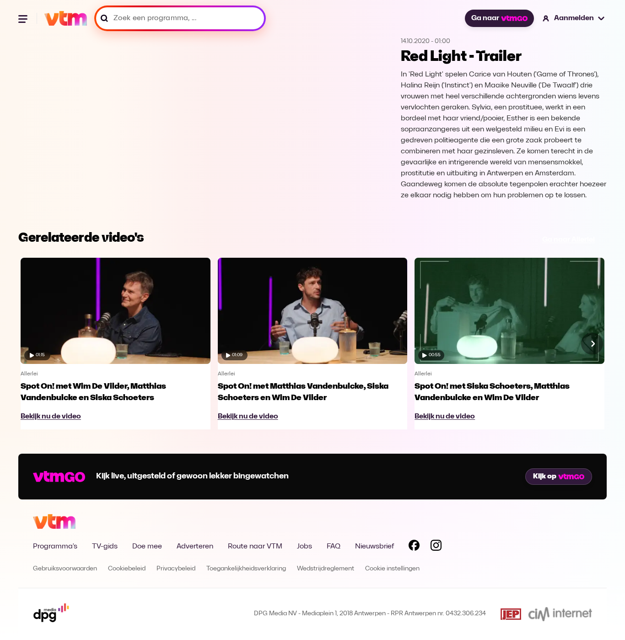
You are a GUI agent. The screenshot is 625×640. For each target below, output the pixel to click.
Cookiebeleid (126, 568)
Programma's (55, 546)
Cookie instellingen (392, 568)
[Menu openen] (23, 18)
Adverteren (195, 546)
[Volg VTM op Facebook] (414, 547)
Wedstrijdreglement (325, 568)
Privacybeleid (175, 568)
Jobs (304, 546)
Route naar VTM (255, 546)
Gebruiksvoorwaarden (65, 568)
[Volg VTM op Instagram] (436, 547)
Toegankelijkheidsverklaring (246, 568)
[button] (574, 18)
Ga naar (485, 18)
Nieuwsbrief (374, 546)
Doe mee (147, 546)
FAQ (333, 546)
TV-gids (105, 546)
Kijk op (544, 476)
